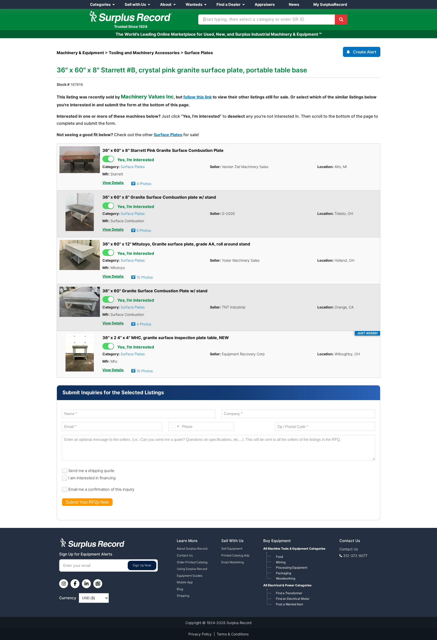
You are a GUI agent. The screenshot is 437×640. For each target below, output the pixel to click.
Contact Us (185, 555)
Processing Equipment (291, 567)
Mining (281, 562)
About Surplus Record (192, 548)
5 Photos (144, 230)
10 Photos (145, 277)
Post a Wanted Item (289, 604)
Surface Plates (168, 134)
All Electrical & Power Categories (287, 585)
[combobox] (174, 426)
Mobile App (185, 582)
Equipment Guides (189, 575)
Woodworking (285, 578)
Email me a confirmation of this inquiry (101, 489)
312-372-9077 (355, 555)
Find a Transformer (289, 593)
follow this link (197, 96)
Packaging (283, 573)
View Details (113, 182)
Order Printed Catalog (192, 562)
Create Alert (364, 51)
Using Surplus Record (192, 569)
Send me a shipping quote (91, 470)
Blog (180, 589)
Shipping (183, 595)
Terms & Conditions (233, 634)
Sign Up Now (142, 565)
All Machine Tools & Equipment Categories (294, 548)
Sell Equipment (231, 548)
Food (279, 557)
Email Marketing (232, 562)
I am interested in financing (92, 478)
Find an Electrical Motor (292, 599)
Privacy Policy (200, 634)
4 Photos (144, 183)
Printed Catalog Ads (235, 555)
